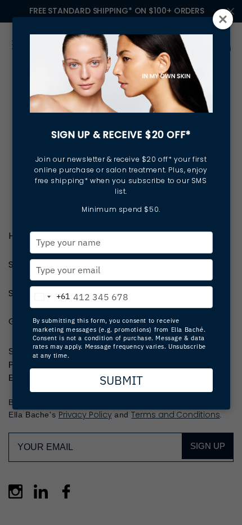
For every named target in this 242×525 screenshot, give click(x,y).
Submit (121, 380)
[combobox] (50, 294)
